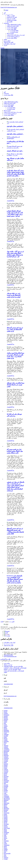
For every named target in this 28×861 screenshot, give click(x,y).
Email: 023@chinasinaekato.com (9, 7)
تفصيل (8, 200)
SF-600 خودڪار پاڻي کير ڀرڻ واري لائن (14, 415)
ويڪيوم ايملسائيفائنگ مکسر (14, 24)
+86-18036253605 (8, 655)
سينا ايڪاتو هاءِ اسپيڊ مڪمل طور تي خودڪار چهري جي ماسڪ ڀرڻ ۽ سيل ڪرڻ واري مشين (15, 355)
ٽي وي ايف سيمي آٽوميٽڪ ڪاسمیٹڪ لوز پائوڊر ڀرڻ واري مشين (15, 329)
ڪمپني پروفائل (11, 15)
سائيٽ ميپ (7, 663)
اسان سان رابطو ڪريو (9, 43)
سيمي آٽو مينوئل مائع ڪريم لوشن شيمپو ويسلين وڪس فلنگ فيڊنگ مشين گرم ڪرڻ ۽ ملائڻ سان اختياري (15, 173)
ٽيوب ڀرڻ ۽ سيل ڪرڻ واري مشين (16, 35)
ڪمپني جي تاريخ (11, 18)
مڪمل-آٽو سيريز (14, 30)
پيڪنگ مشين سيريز (12, 38)
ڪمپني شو (9, 21)
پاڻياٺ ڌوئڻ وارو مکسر (13, 26)
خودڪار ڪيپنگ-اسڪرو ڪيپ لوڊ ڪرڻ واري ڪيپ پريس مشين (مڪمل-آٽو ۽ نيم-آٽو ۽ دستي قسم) (15, 213)
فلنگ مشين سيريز (11, 29)
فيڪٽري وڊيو (7, 40)
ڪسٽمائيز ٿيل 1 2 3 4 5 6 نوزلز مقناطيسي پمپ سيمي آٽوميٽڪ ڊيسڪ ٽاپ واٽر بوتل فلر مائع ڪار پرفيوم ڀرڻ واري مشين (15, 579)
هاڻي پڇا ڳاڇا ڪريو (5, 659)
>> (9, 621)
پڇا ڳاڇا (12, 200)
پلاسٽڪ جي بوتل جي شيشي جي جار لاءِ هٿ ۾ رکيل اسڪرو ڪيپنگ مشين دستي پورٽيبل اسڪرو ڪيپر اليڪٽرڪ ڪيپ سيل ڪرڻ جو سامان (15, 486)
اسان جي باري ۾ (8, 14)
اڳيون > (12, 621)
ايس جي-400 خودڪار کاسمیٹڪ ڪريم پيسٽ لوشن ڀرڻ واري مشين (14, 295)
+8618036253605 (8, 708)
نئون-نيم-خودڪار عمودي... (15, 151)
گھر (5, 12)
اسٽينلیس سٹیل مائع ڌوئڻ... (15, 126)
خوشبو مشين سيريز (12, 27)
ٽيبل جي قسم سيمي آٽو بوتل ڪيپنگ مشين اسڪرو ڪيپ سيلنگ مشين (15, 451)
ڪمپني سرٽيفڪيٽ (11, 20)
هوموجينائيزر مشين (14, 667)
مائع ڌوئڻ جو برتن (18, 666)
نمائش (5, 39)
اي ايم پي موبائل (8, 664)
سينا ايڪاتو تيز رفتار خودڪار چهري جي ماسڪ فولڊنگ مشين (15, 384)
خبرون (5, 45)
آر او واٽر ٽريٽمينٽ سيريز (13, 36)
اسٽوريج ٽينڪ (10, 33)
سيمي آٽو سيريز (14, 32)
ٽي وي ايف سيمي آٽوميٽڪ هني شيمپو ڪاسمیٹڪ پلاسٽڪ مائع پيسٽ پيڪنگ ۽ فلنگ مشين (15, 531)
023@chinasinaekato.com (10, 656)
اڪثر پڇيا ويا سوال (8, 42)
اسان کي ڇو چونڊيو (12, 17)
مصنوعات (6, 23)
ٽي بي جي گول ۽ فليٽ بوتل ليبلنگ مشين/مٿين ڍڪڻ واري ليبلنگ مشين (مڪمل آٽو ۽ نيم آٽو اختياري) (15, 254)
